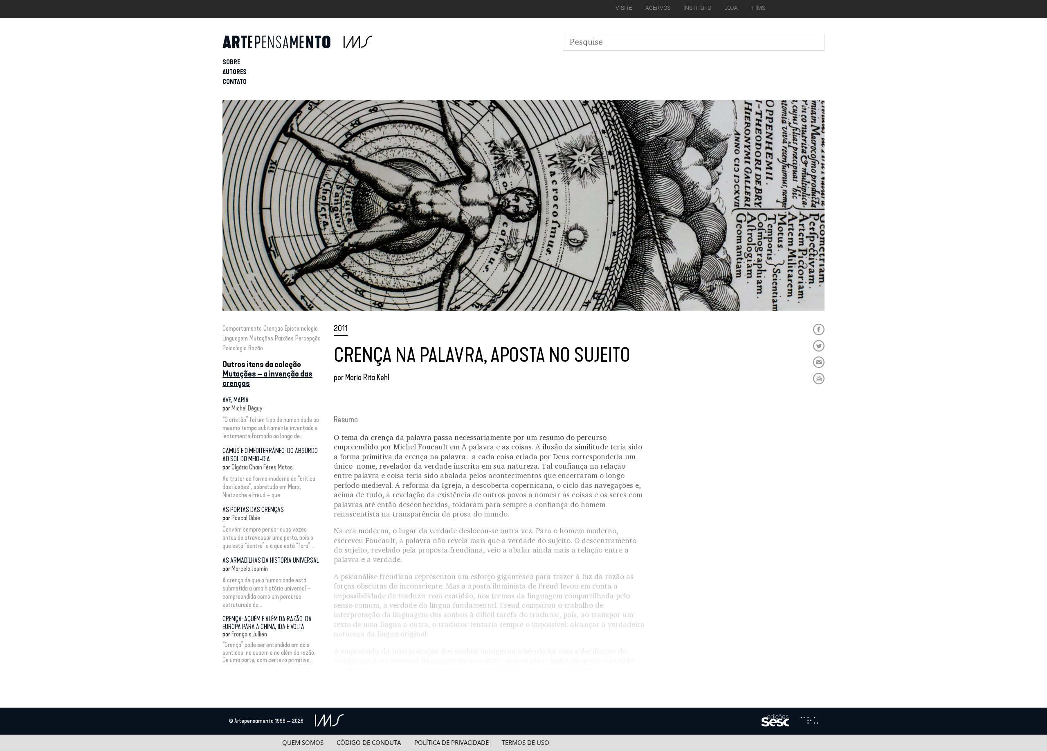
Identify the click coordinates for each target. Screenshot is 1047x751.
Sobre (231, 62)
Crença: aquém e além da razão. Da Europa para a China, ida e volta (267, 622)
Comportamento (242, 328)
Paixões (284, 338)
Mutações (261, 338)
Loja (731, 8)
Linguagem (235, 338)
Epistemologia (301, 328)
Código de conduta (369, 742)
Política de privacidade (451, 742)
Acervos (657, 8)
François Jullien (249, 634)
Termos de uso (525, 742)
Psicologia (234, 348)
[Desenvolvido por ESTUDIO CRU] (809, 721)
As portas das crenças (253, 510)
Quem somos (303, 742)
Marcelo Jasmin (249, 569)
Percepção (308, 338)
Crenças (273, 328)
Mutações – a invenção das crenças (267, 378)
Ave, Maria (235, 400)
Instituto (697, 8)
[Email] (819, 362)
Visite (624, 8)
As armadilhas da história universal (270, 560)
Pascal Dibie (245, 518)
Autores (234, 72)
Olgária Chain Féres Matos (262, 467)
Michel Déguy (247, 408)
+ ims (758, 8)
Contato (234, 82)
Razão (255, 348)
